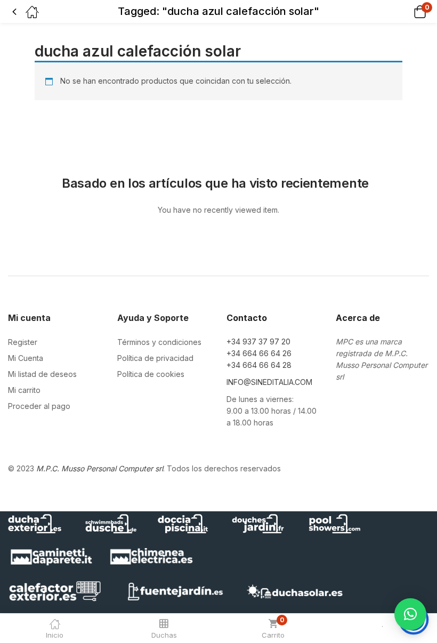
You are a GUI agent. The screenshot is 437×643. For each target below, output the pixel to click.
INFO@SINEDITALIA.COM (269, 382)
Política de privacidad (155, 358)
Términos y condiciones (159, 342)
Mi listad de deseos (42, 374)
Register (22, 342)
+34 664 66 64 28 (259, 364)
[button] (406, 11)
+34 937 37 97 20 (258, 341)
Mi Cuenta (25, 358)
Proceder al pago (39, 406)
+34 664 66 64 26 (259, 353)
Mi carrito (24, 390)
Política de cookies (150, 374)
